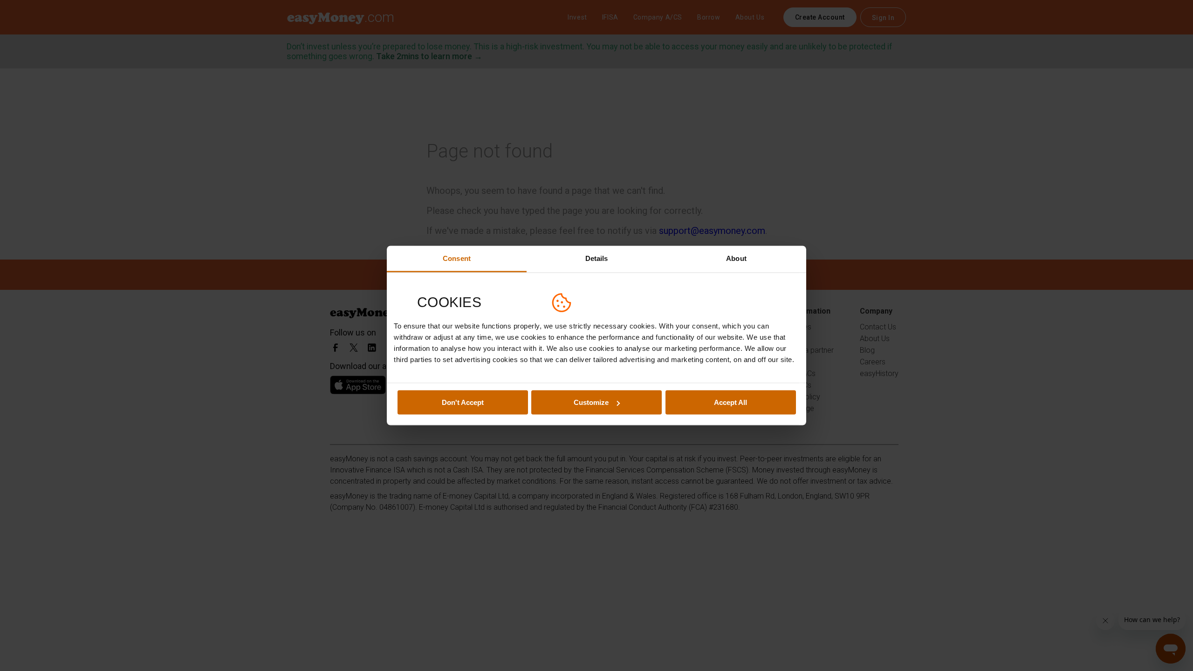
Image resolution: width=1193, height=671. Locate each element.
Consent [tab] (457, 258)
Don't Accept (463, 402)
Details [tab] (596, 258)
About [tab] (736, 258)
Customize (591, 402)
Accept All (730, 402)
